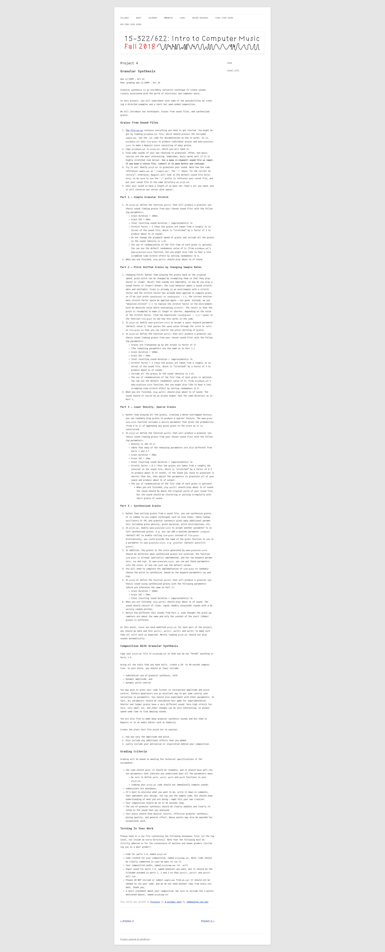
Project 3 (127, 921)
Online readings (200, 18)
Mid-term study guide (130, 24)
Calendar (152, 18)
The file (134, 130)
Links (182, 18)
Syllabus (124, 18)
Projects (168, 18)
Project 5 (207, 921)
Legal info (233, 70)
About (138, 18)
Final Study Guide (224, 18)
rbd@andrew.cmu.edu (197, 902)
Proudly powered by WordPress (135, 939)
